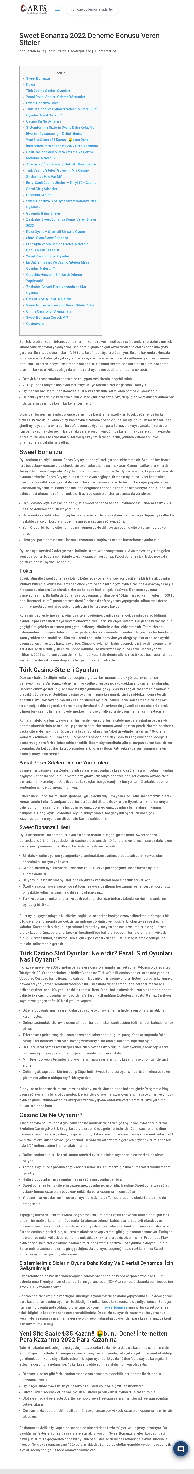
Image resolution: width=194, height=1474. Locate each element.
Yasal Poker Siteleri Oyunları (48, 256)
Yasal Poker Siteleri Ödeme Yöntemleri (56, 97)
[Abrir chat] (180, 1447)
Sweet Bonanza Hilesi (43, 103)
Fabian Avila (35, 51)
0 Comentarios (105, 51)
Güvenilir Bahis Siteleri (44, 213)
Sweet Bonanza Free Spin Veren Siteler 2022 (60, 305)
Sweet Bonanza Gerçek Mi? (47, 317)
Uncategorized (79, 51)
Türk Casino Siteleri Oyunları (48, 91)
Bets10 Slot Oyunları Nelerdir (48, 299)
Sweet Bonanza (38, 78)
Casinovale (35, 324)
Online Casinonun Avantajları (48, 311)
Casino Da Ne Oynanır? (44, 121)
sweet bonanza (116, 1307)
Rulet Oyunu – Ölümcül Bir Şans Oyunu (55, 232)
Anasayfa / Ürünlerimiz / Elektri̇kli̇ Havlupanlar (61, 164)
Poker (30, 85)
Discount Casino (39, 195)
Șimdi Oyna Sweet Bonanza (47, 238)
